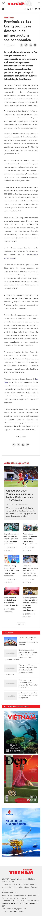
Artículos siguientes (16, 462)
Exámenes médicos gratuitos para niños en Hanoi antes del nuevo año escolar (30, 571)
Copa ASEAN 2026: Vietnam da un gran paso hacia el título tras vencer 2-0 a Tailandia (20, 495)
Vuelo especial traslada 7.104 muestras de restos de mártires (11, 601)
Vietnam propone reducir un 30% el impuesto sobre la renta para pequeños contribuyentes (30, 603)
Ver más (21, 624)
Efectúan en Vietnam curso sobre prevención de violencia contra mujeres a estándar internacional (20, 670)
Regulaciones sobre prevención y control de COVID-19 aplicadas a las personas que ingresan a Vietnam (20, 655)
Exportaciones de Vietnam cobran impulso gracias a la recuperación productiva (11, 539)
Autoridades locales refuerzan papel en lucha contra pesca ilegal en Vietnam (30, 539)
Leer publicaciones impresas (18, 707)
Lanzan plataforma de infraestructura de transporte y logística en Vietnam (28, 641)
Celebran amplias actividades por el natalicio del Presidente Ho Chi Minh (28, 683)
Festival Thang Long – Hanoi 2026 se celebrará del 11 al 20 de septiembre (11, 571)
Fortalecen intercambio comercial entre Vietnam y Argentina (28, 695)
